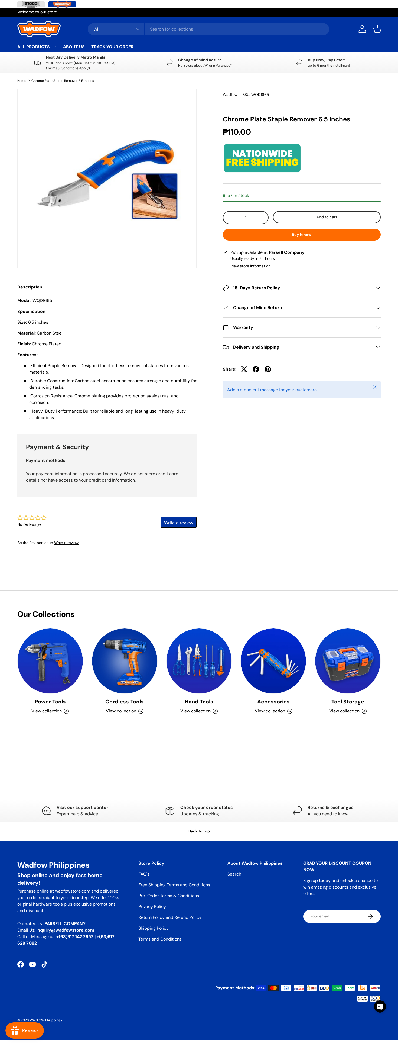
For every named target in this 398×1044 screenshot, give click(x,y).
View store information (250, 266)
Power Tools (50, 701)
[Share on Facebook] (256, 369)
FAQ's (143, 874)
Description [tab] (29, 287)
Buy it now (302, 234)
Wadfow (230, 94)
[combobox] (208, 29)
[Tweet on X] (244, 369)
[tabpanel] (107, 359)
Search (234, 874)
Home (21, 80)
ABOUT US (74, 47)
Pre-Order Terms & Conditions (168, 896)
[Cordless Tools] (124, 661)
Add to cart (326, 217)
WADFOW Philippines (46, 1020)
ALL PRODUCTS (33, 47)
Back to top (199, 831)
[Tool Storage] (347, 661)
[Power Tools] (50, 661)
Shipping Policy (153, 928)
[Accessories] (273, 661)
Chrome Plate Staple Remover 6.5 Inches (62, 80)
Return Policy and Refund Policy (169, 917)
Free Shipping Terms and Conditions (174, 885)
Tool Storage (347, 701)
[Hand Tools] (199, 661)
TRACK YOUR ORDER (112, 47)
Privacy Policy (152, 906)
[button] (377, 29)
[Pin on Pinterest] (268, 369)
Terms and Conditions (160, 939)
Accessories (273, 701)
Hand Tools (199, 701)
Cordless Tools (124, 701)
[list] (107, 178)
